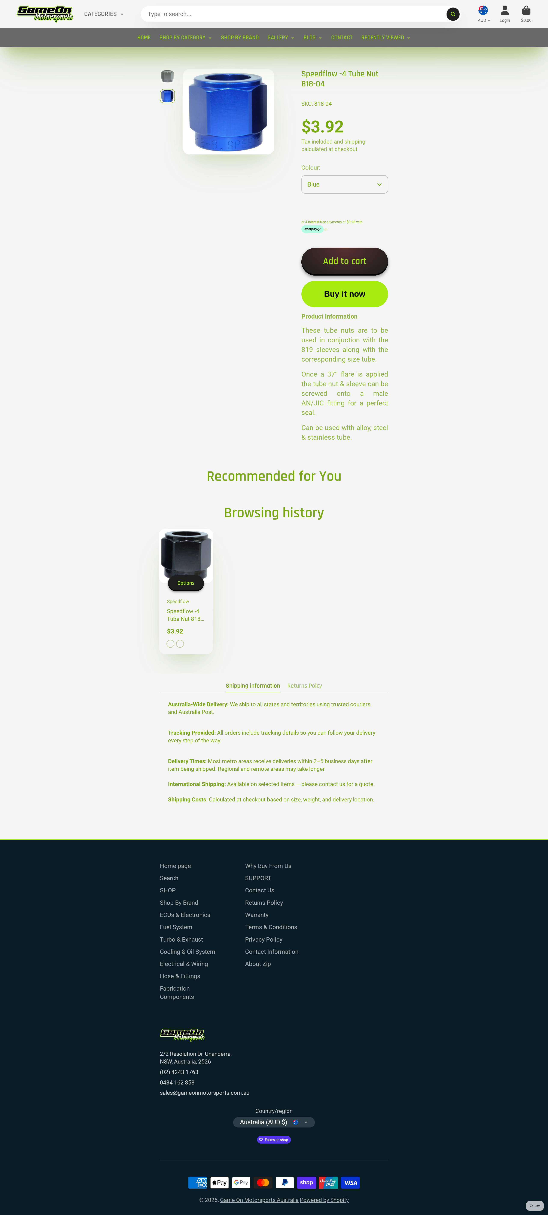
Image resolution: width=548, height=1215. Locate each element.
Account (505, 14)
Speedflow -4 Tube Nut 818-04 (186, 591)
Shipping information (253, 686)
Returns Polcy (304, 686)
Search (169, 878)
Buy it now (344, 293)
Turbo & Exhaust (181, 939)
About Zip (258, 963)
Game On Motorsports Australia (259, 1200)
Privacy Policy (263, 939)
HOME (144, 37)
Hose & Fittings (180, 976)
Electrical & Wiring (184, 963)
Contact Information (271, 951)
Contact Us (259, 890)
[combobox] (301, 14)
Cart (526, 14)
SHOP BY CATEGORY (182, 37)
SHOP (168, 890)
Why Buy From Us (268, 865)
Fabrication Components (177, 992)
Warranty (256, 914)
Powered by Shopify (324, 1200)
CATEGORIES (100, 14)
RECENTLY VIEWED (382, 37)
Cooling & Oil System (187, 951)
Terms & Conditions (271, 927)
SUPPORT (258, 878)
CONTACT (342, 37)
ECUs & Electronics (185, 914)
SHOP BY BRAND (240, 37)
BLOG (310, 37)
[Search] (453, 14)
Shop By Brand (179, 902)
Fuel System (176, 927)
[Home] (44, 14)
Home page (175, 865)
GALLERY (278, 37)
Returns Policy (264, 902)
